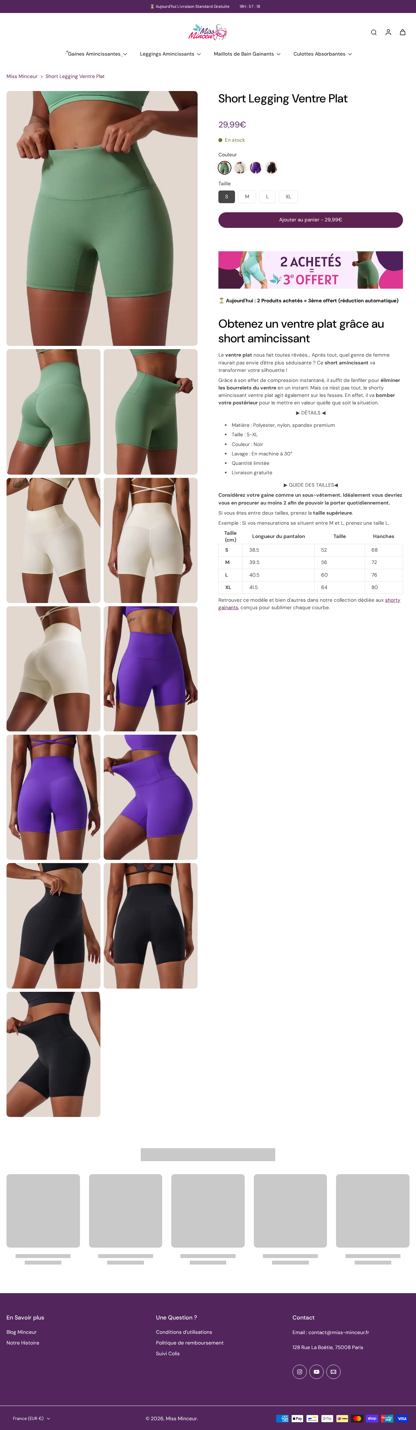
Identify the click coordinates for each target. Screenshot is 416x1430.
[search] (374, 31)
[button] (310, 220)
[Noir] (271, 168)
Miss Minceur (22, 76)
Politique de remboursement (190, 1343)
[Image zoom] (102, 218)
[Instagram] (299, 1372)
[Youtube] (316, 1372)
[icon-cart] (402, 31)
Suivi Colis (168, 1353)
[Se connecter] (388, 31)
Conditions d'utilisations (184, 1332)
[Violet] (256, 168)
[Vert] (224, 168)
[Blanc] (240, 168)
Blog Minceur (21, 1332)
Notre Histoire (22, 1343)
